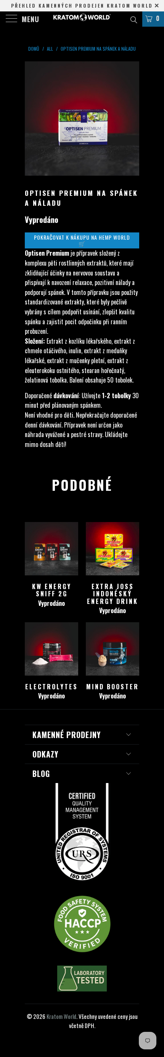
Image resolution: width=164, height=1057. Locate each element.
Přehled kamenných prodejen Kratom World (82, 5)
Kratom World (61, 1016)
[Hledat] (133, 19)
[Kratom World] (82, 19)
